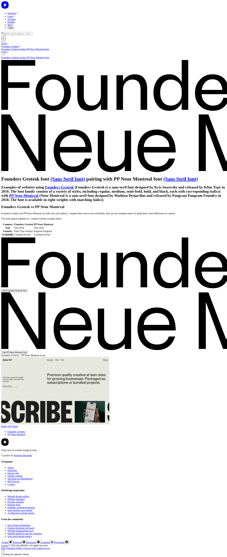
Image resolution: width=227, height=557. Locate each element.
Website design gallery (18, 496)
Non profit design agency (19, 536)
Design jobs (13, 473)
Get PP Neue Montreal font (14, 352)
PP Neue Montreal (23, 196)
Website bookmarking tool (20, 531)
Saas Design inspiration (18, 525)
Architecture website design (20, 513)
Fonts (4, 43)
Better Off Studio (9, 426)
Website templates (16, 499)
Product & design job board (20, 528)
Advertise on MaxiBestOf (20, 478)
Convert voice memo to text (36, 548)
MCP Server (13, 481)
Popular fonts (13, 504)
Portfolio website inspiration (21, 507)
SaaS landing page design (19, 510)
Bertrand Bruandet (23, 455)
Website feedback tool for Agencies (24, 533)
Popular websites (15, 502)
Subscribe (12, 470)
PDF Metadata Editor (12, 548)
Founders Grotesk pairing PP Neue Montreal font (25, 49)
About (10, 467)
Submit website (14, 476)
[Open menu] (3, 40)
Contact (11, 484)
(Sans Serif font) (67, 179)
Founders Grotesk (10, 46)
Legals (4, 545)
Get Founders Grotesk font (14, 290)
